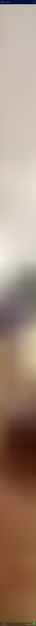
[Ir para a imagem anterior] (3, 624)
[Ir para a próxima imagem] (5, 624)
